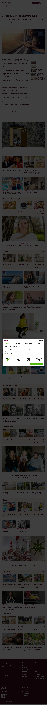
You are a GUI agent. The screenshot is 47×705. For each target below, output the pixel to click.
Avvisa (10, 363)
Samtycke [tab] (8, 343)
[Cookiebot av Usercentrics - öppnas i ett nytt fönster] (39, 340)
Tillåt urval (23, 363)
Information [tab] (18, 343)
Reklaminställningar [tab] (28, 343)
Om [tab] (39, 343)
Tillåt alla (37, 363)
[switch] (18, 360)
